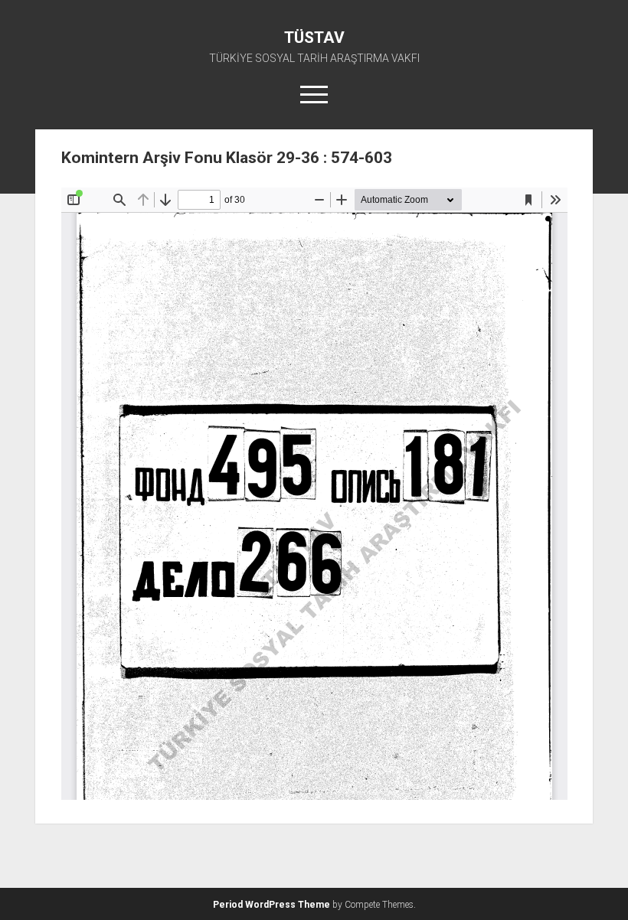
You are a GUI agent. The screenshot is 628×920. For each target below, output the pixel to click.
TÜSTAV (314, 37)
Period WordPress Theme (271, 904)
